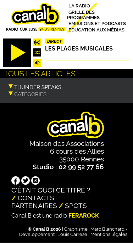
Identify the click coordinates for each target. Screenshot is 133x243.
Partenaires (34, 205)
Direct (54, 41)
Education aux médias (96, 29)
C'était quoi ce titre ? (50, 190)
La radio (79, 5)
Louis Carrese (72, 234)
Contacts (36, 198)
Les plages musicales (79, 48)
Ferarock (83, 215)
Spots (76, 205)
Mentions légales (108, 234)
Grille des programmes (83, 14)
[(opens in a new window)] (15, 181)
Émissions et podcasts (97, 23)
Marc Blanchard (107, 229)
